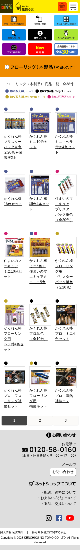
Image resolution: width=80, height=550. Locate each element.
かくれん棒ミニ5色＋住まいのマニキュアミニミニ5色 (38, 271)
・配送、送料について (58, 492)
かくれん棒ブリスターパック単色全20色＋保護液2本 (13, 147)
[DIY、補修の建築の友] (17, 6)
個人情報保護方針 (11, 532)
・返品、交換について (58, 504)
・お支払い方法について (56, 498)
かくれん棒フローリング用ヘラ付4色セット (14, 338)
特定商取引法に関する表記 (49, 532)
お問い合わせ (63, 472)
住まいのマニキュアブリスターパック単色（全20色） (64, 209)
